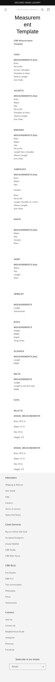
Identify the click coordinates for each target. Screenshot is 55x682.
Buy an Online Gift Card (16, 532)
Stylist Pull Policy (13, 515)
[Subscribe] (43, 667)
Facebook (9, 650)
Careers (9, 503)
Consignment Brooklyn (30, 680)
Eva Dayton (10, 573)
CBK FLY (9, 579)
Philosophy (10, 591)
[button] (6, 10)
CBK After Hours (12, 556)
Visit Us (8, 620)
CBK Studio (10, 550)
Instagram (10, 638)
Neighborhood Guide (14, 632)
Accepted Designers (14, 538)
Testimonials (11, 603)
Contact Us (10, 626)
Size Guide (10, 491)
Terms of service (13, 509)
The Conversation (13, 585)
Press (8, 597)
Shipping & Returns (14, 485)
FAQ (7, 497)
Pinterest (9, 644)
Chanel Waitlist (12, 544)
